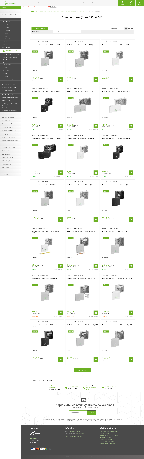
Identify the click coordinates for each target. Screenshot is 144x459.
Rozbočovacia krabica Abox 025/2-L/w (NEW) (116, 91)
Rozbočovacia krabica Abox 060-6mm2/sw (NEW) (45, 325)
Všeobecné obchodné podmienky (109, 435)
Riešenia (83, 3)
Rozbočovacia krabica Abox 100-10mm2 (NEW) (117, 325)
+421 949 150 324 (54, 389)
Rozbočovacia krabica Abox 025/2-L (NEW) (80, 91)
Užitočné (91, 3)
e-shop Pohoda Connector (85, 456)
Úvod (35, 11)
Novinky (4, 7)
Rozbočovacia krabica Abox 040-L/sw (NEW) (116, 138)
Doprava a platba (104, 433)
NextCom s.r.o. (96, 456)
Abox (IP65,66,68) (80, 11)
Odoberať (91, 412)
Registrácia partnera (40, 3)
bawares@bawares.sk (74, 431)
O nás (64, 3)
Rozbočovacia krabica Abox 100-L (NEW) (115, 231)
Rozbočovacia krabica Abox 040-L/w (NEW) (80, 138)
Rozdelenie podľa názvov (68, 11)
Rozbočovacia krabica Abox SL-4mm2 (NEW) (81, 231)
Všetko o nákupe (73, 3)
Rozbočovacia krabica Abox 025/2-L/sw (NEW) (46, 138)
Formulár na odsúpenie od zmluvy (109, 431)
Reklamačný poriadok (105, 437)
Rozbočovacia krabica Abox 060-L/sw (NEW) (116, 185)
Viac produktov (82, 370)
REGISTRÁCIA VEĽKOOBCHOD (73, 436)
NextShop (77, 456)
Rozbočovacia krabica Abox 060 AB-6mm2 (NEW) (82, 325)
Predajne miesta (54, 3)
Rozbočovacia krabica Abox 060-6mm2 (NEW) (46, 45)
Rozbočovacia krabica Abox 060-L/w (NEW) (80, 185)
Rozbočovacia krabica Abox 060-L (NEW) (44, 185)
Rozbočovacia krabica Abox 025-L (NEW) (80, 45)
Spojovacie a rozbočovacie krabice (49, 11)
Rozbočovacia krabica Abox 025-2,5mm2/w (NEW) (45, 232)
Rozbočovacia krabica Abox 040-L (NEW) (44, 278)
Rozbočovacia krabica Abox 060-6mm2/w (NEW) (117, 278)
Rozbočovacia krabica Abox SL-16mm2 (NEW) (81, 278)
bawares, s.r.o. (35, 438)
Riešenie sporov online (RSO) (107, 443)
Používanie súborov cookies (107, 441)
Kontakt (99, 3)
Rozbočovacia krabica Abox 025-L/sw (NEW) (45, 91)
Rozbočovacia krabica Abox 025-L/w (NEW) (116, 45)
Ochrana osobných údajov (106, 439)
